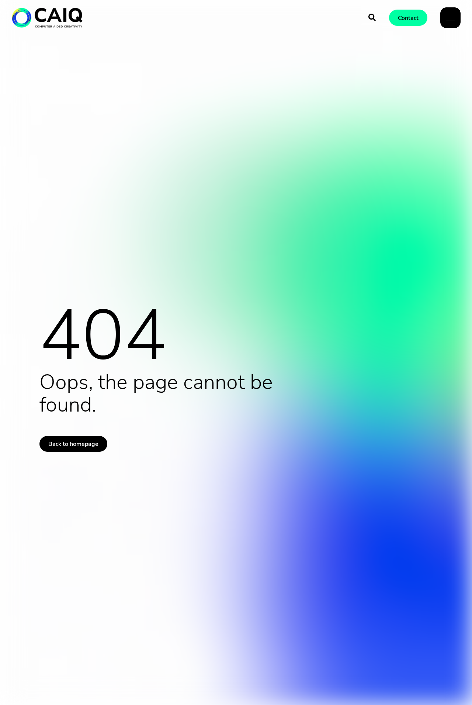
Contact (408, 18)
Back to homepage (73, 444)
